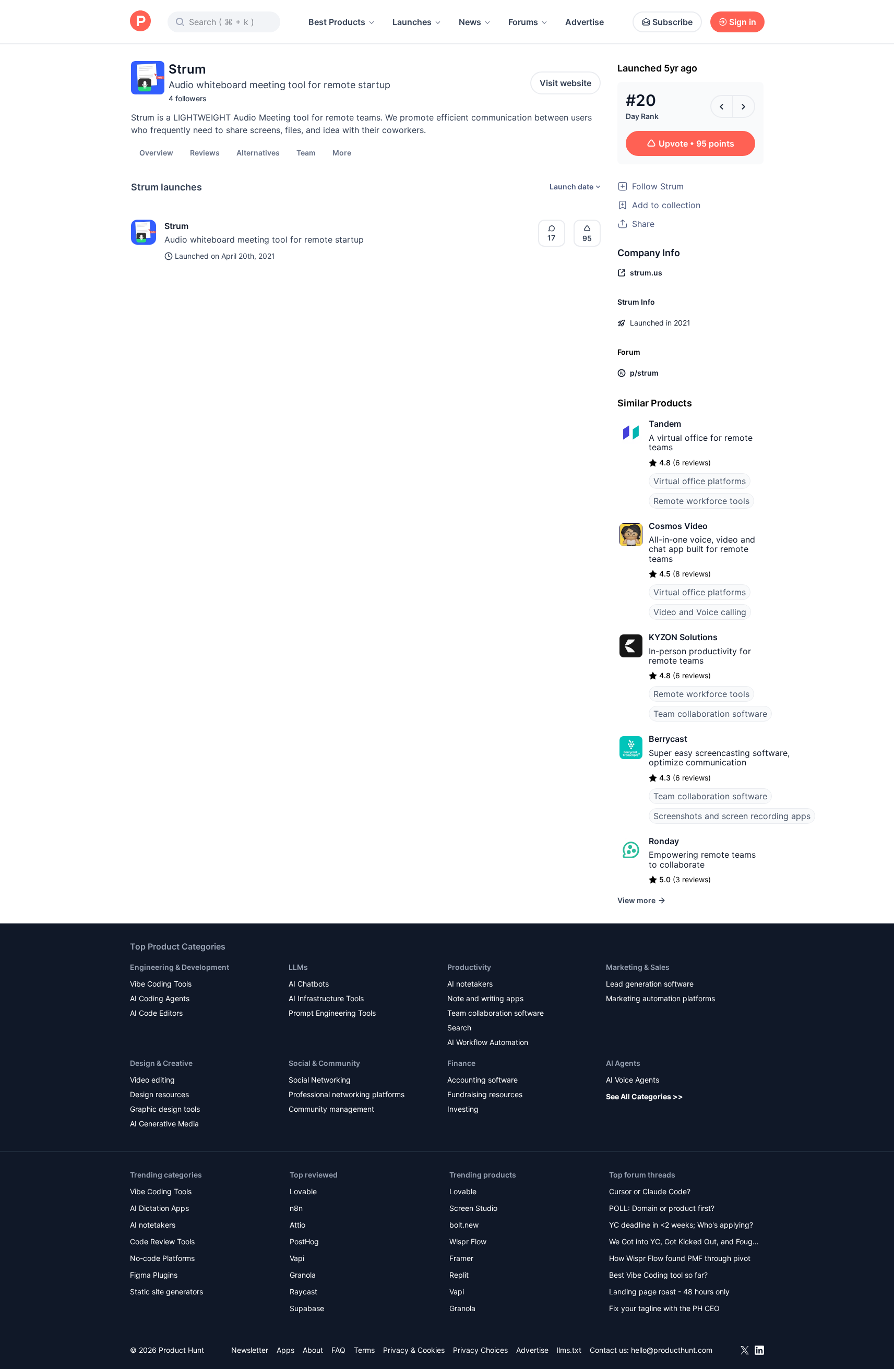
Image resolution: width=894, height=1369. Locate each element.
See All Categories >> (644, 1096)
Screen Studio (473, 1208)
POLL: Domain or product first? (661, 1208)
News (470, 22)
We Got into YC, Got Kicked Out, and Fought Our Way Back (684, 1242)
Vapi (297, 1258)
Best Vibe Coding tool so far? (658, 1274)
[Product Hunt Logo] (140, 21)
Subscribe (672, 22)
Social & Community (324, 1063)
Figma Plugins (153, 1274)
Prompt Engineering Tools (332, 1012)
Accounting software (482, 1079)
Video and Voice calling (699, 612)
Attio (297, 1224)
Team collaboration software (710, 713)
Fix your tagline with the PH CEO (664, 1308)
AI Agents (623, 1063)
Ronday (664, 841)
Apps (285, 1350)
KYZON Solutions (683, 637)
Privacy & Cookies (414, 1350)
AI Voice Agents (632, 1079)
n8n (296, 1208)
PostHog (304, 1241)
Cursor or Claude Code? (649, 1191)
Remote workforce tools (701, 501)
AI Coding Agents (159, 998)
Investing (463, 1108)
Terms (364, 1350)
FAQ (338, 1350)
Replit (459, 1274)
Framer (461, 1258)
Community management (331, 1108)
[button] (342, 152)
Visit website (565, 83)
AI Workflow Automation (487, 1042)
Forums (523, 22)
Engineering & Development (179, 967)
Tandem (665, 423)
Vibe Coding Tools (161, 983)
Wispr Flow (467, 1241)
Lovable (303, 1191)
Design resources (159, 1094)
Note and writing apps (485, 998)
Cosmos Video (678, 526)
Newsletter (249, 1350)
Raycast (303, 1291)
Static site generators (166, 1291)
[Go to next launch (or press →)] (743, 106)
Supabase (307, 1308)
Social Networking (320, 1079)
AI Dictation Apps (159, 1208)
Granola (303, 1274)
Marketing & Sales (638, 967)
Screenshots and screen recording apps (731, 816)
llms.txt (569, 1350)
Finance (461, 1063)
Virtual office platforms (699, 481)
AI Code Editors (156, 1012)
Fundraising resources (484, 1094)
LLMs (298, 967)
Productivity (469, 967)
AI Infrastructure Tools (326, 998)
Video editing (152, 1079)
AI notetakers (470, 983)
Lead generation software (650, 983)
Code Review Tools (162, 1241)
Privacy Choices (480, 1350)
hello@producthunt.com (671, 1350)
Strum (176, 226)
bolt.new (464, 1224)
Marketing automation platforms (660, 998)
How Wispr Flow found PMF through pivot (679, 1258)
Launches (412, 22)
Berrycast (668, 739)
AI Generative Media (164, 1123)
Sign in (742, 22)
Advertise (584, 22)
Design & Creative (161, 1063)
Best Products (336, 22)
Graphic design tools (165, 1108)
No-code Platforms (162, 1258)
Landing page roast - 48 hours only (669, 1291)
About (313, 1350)
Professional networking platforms (346, 1094)
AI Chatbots (309, 983)
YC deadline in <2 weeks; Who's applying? (681, 1224)
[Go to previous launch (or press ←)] (721, 106)
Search (459, 1027)
